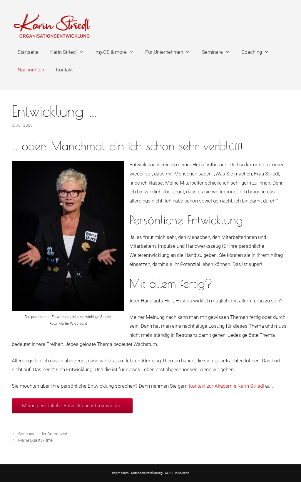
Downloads (181, 473)
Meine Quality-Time (35, 440)
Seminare (212, 52)
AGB (168, 473)
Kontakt (64, 70)
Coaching (251, 52)
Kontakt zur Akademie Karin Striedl (226, 386)
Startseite (28, 52)
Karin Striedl (63, 52)
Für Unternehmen (164, 52)
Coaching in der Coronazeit (42, 433)
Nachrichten (31, 70)
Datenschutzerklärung (147, 473)
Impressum (120, 473)
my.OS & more (111, 52)
